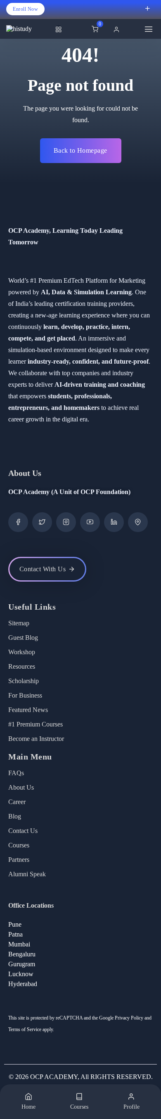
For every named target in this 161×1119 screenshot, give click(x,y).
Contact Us (23, 830)
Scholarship (23, 680)
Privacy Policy (129, 1018)
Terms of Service (24, 1029)
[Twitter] (42, 522)
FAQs (16, 772)
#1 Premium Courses (35, 724)
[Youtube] (90, 522)
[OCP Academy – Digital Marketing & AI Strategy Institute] (28, 29)
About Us (21, 787)
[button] (118, 29)
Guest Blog (23, 637)
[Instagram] (66, 522)
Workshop (21, 651)
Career (17, 801)
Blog (14, 816)
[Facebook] (18, 522)
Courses (18, 845)
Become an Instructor (36, 738)
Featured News (28, 709)
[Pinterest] (138, 522)
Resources (21, 666)
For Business (25, 695)
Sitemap (18, 623)
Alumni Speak (27, 874)
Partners (18, 859)
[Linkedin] (114, 522)
